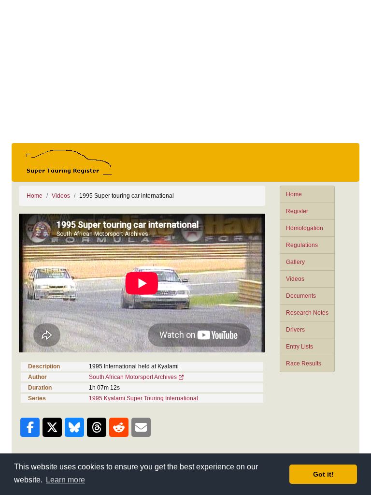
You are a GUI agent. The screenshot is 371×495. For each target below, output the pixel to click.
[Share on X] (52, 427)
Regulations (302, 245)
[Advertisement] (185, 71)
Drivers (295, 329)
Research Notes (307, 312)
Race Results (303, 363)
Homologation (304, 228)
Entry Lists (299, 346)
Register (297, 211)
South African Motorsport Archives (133, 377)
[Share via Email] (141, 427)
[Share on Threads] (96, 427)
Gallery (295, 262)
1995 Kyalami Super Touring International (143, 398)
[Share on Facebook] (30, 427)
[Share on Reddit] (118, 427)
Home (294, 194)
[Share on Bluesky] (74, 427)
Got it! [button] (323, 474)
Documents (301, 295)
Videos (295, 279)
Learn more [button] (65, 480)
